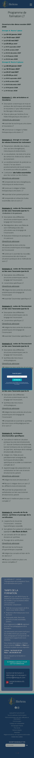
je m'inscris (17, 379)
